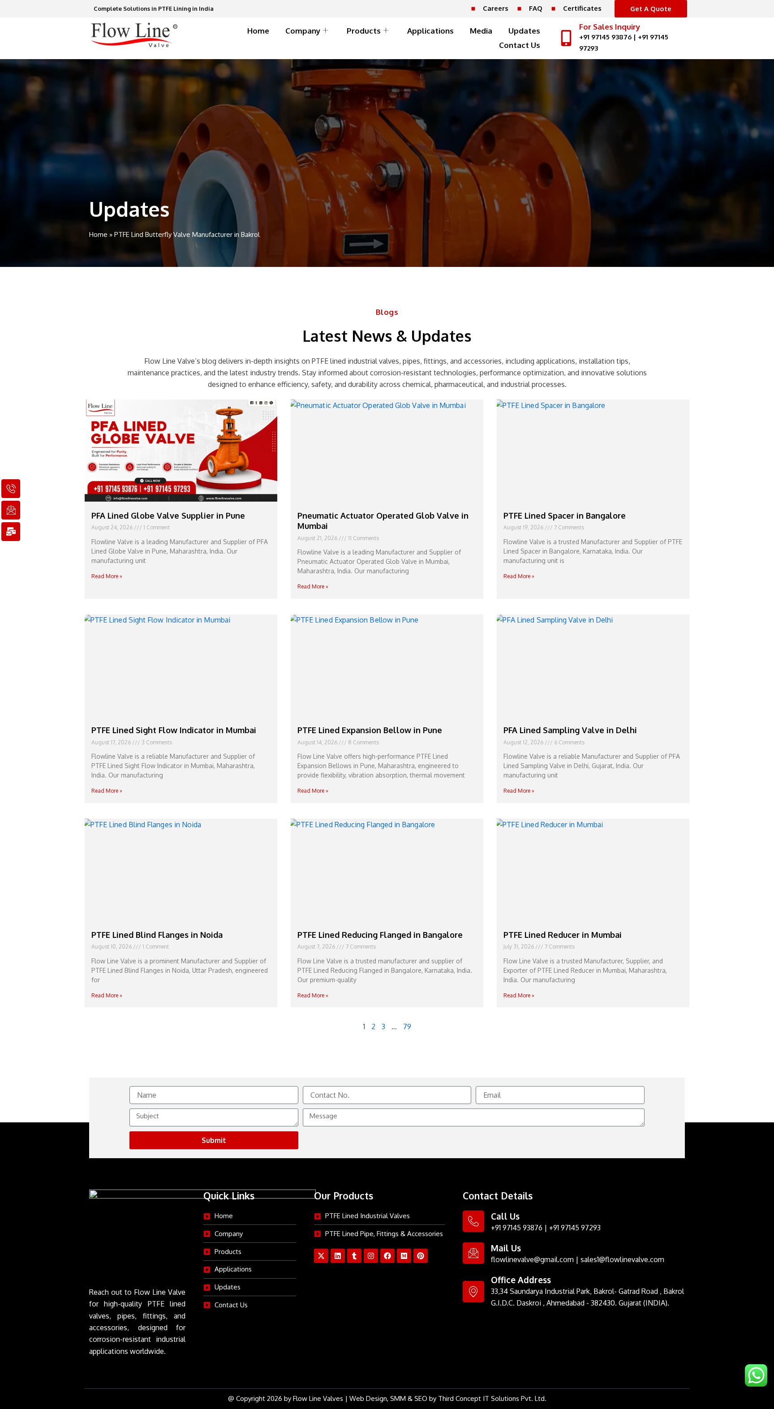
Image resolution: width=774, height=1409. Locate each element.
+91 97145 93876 (605, 37)
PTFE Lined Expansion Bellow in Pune (369, 730)
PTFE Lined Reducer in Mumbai (562, 935)
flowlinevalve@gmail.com (532, 1259)
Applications (430, 30)
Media (481, 30)
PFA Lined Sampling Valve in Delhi (570, 730)
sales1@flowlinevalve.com (622, 1259)
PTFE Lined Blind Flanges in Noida (157, 935)
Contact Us (519, 45)
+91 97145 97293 (575, 1227)
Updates (524, 30)
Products (364, 30)
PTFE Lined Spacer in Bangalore (564, 515)
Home (258, 30)
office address (521, 1279)
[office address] (473, 1291)
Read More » (106, 576)
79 (407, 1026)
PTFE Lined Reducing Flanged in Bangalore (380, 935)
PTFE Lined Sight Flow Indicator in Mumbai (173, 730)
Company (302, 30)
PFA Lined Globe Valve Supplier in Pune (168, 515)
